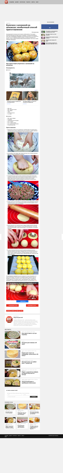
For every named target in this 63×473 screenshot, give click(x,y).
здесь (36, 280)
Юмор (6, 436)
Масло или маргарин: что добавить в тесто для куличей (34, 413)
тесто (21, 310)
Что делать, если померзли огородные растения (52, 32)
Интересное (15, 435)
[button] (57, 2)
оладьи (35, 424)
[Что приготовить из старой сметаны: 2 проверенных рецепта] (34, 420)
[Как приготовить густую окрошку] (12, 335)
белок (22, 423)
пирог (11, 424)
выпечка (13, 310)
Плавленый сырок (24, 380)
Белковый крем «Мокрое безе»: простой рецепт (21, 426)
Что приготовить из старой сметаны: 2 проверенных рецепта (34, 427)
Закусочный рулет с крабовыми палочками (29, 382)
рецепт (17, 310)
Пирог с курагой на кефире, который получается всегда (30, 373)
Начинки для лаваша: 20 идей (29, 343)
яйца (32, 360)
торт (22, 351)
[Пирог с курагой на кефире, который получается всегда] (12, 373)
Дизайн (10, 435)
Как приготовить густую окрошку (29, 334)
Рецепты (8, 23)
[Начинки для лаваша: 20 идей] (12, 344)
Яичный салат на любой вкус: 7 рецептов (29, 362)
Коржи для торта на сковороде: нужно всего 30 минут (30, 354)
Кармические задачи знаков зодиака (52, 37)
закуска (26, 379)
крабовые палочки (31, 379)
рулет (29, 380)
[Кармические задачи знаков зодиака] (43, 38)
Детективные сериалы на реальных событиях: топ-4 (51, 43)
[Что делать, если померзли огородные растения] (43, 32)
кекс (12, 423)
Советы (22, 435)
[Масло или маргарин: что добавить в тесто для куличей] (34, 406)
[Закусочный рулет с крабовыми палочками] (12, 383)
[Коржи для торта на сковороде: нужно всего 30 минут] (12, 354)
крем (18, 424)
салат (30, 360)
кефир (6, 424)
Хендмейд (6, 435)
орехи (9, 424)
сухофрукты (24, 370)
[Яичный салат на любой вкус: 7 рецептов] (12, 363)
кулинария (26, 360)
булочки (8, 310)
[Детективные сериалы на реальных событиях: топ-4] (43, 43)
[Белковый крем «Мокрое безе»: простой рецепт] (22, 420)
